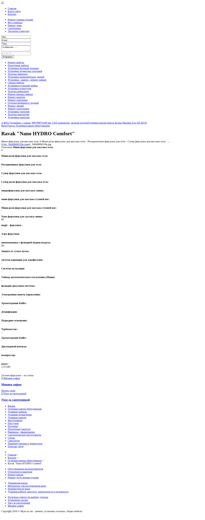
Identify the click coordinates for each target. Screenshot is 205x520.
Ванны (11, 406)
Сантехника (14, 28)
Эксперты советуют (18, 31)
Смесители (14, 440)
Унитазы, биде (16, 446)
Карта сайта (14, 11)
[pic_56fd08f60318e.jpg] (14, 144)
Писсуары (13, 423)
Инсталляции (15, 420)
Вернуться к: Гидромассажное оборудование (25, 125)
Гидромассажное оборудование (25, 409)
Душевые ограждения (20, 414)
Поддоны (13, 426)
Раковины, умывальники (21, 432)
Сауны (11, 437)
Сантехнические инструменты (24, 435)
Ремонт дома (15, 25)
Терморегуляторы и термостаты (25, 443)
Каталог (12, 14)
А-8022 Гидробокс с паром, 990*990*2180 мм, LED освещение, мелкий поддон (44, 122)
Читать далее (8, 390)
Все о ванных (15, 22)
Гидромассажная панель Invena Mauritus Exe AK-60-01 (117, 122)
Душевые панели (17, 417)
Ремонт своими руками (20, 19)
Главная (12, 8)
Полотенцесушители (19, 429)
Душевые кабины (17, 411)
